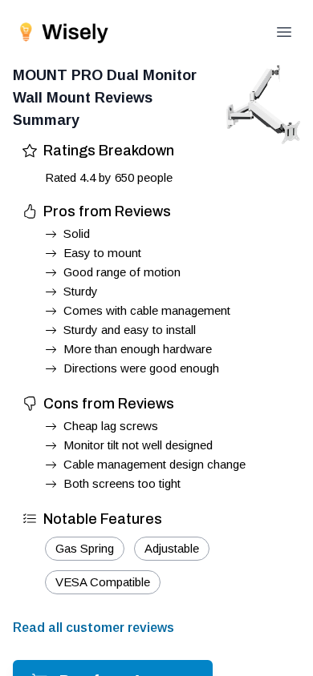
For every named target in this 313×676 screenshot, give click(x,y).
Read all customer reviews (93, 627)
